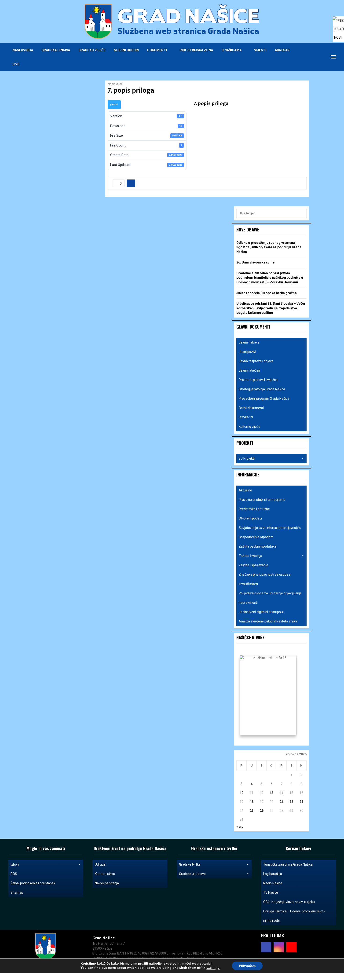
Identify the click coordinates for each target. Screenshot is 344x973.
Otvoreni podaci (250, 518)
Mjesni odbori (126, 50)
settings (213, 968)
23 (301, 802)
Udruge (100, 864)
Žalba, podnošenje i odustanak (33, 883)
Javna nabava (249, 342)
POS (14, 874)
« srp (239, 826)
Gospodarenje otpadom (256, 537)
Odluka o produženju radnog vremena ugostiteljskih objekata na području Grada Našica (268, 247)
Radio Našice (272, 883)
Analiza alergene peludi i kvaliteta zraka (268, 621)
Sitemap (17, 892)
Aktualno (245, 490)
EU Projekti (247, 458)
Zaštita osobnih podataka (257, 546)
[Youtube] (319, 57)
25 (251, 810)
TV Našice (270, 892)
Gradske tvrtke (190, 864)
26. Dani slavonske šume (255, 262)
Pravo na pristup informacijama (262, 499)
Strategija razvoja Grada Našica (262, 389)
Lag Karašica (272, 874)
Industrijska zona (196, 50)
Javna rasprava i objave (256, 361)
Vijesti (260, 50)
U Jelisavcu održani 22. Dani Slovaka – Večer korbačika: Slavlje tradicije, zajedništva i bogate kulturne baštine (270, 308)
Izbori (15, 864)
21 (281, 802)
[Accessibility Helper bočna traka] (338, 22)
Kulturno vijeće (249, 426)
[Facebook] (309, 57)
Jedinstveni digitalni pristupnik (261, 612)
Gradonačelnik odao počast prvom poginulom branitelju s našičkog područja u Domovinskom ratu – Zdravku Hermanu (269, 277)
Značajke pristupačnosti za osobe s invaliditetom (265, 579)
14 (281, 793)
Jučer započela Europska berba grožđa (266, 293)
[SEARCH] (302, 213)
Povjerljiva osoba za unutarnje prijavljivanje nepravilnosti (270, 597)
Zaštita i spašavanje (253, 565)
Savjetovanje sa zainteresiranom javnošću (270, 528)
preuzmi (114, 104)
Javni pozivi (247, 352)
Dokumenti (157, 50)
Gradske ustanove (192, 874)
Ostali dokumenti (251, 408)
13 (271, 793)
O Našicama (231, 50)
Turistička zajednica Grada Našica (288, 864)
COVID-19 (246, 417)
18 (251, 802)
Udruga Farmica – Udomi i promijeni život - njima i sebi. (294, 915)
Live (15, 64)
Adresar (282, 50)
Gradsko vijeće (91, 50)
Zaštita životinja (250, 556)
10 (241, 793)
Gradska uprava (55, 50)
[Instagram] (314, 57)
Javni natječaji (249, 370)
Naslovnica (22, 50)
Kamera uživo (105, 874)
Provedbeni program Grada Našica (264, 398)
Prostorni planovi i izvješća (258, 380)
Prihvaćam (247, 966)
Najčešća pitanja (107, 883)
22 (291, 802)
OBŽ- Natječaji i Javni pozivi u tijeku (289, 902)
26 (261, 810)
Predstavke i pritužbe (254, 509)
